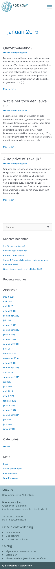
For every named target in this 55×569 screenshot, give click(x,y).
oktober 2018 (9, 325)
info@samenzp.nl (17, 519)
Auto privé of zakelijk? (22, 159)
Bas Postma (11, 565)
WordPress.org (10, 478)
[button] (50, 7)
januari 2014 (9, 429)
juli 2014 (7, 419)
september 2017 (11, 344)
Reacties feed (10, 473)
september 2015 (11, 377)
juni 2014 (7, 424)
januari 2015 (9, 405)
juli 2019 (7, 320)
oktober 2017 (9, 339)
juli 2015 (7, 382)
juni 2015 (7, 386)
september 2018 (11, 330)
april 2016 (8, 372)
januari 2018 (9, 334)
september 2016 (11, 367)
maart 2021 (8, 297)
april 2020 (8, 306)
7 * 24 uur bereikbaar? (14, 246)
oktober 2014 (9, 410)
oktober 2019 (9, 311)
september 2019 (11, 316)
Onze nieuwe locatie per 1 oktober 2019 (22, 269)
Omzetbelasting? (17, 48)
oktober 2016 (9, 363)
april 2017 (8, 349)
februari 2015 (9, 401)
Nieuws (6, 52)
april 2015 (8, 391)
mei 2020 (8, 301)
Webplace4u (26, 565)
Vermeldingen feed (12, 468)
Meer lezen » (9, 88)
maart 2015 (8, 396)
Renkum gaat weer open (15, 250)
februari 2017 (9, 353)
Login (6, 464)
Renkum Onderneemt (13, 255)
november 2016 (11, 358)
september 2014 (11, 415)
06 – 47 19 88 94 (15, 516)
